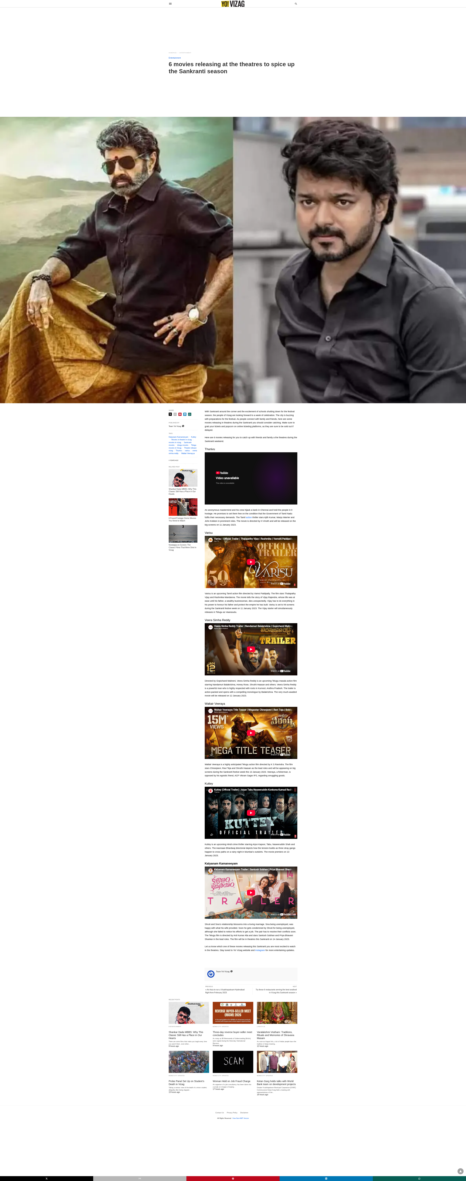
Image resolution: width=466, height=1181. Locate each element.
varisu (187, 450)
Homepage (173, 52)
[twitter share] (170, 414)
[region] (233, 28)
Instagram (260, 950)
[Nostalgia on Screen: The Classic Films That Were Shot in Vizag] (183, 534)
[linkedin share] (184, 414)
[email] (139, 1178)
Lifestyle (261, 1026)
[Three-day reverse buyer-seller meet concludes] (233, 1013)
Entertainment (185, 52)
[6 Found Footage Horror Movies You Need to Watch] (183, 507)
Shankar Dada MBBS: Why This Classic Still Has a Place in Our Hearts (182, 491)
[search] (296, 3)
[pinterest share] (180, 414)
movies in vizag (175, 442)
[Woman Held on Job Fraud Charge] (233, 1062)
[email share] (175, 414)
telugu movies (182, 445)
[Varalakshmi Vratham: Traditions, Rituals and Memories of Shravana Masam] (277, 1013)
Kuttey (193, 437)
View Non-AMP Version (240, 1118)
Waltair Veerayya (188, 453)
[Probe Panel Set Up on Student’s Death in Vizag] (189, 1062)
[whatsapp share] (189, 414)
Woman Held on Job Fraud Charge (231, 1081)
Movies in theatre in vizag (181, 440)
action (249, 517)
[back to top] (461, 1171)
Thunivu (179, 450)
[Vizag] (232, 4)
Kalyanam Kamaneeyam (178, 437)
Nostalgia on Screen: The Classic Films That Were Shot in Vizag (182, 547)
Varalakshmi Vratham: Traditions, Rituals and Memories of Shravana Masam (275, 1035)
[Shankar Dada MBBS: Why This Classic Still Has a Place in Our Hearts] (183, 478)
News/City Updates (221, 1026)
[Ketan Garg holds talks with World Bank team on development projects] (277, 1062)
